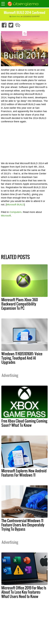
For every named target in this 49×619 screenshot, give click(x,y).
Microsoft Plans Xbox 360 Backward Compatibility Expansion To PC (19, 304)
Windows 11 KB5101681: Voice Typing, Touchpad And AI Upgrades (21, 358)
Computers (16, 212)
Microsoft (6, 215)
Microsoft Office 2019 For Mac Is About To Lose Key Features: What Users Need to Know (23, 592)
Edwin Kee (16, 16)
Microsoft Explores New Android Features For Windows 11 (24, 473)
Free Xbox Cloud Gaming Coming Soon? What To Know (24, 423)
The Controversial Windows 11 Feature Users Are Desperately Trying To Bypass (22, 525)
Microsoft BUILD (15, 204)
